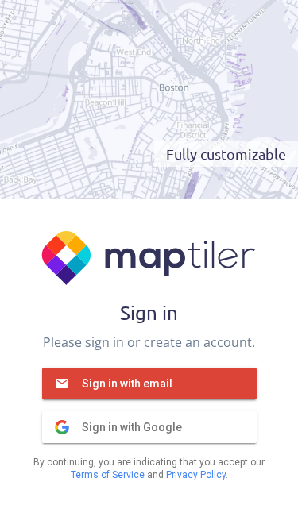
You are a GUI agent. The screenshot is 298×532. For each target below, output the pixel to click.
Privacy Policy (196, 474)
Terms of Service (108, 474)
